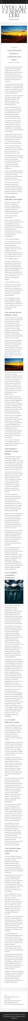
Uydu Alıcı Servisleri (14, 12)
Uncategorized (14, 47)
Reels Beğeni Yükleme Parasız (11, 997)
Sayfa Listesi (7, 998)
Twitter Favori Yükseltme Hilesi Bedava (14, 1004)
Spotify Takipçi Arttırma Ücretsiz (12, 1000)
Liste (5, 995)
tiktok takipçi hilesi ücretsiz (11, 1002)
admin (18, 62)
